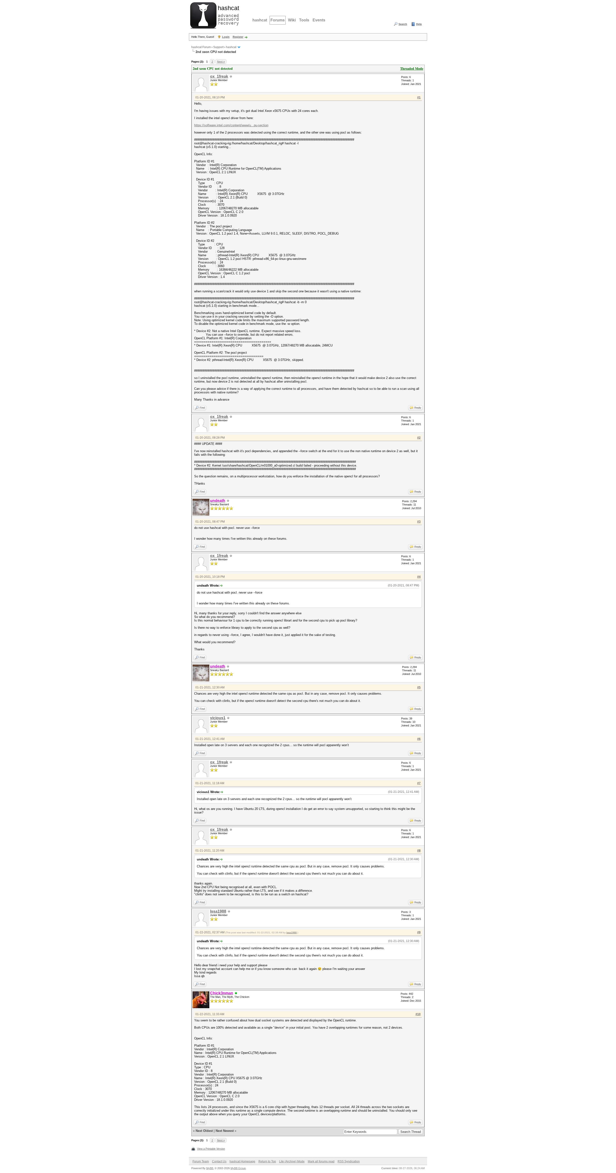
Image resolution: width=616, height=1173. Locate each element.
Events (319, 20)
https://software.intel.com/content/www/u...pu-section (231, 125)
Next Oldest (204, 1131)
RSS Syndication (349, 1161)
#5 (419, 687)
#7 (419, 783)
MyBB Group (238, 1168)
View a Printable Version (211, 1148)
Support (218, 47)
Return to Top (267, 1161)
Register (238, 36)
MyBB (209, 1168)
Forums (277, 20)
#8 (419, 850)
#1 (419, 97)
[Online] (236, 993)
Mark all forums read (321, 1161)
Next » (221, 61)
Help (419, 24)
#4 (419, 576)
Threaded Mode (411, 68)
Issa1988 (218, 911)
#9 (419, 932)
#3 (419, 521)
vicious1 (217, 718)
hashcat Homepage (242, 1161)
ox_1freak (219, 76)
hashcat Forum (201, 47)
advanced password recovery (227, 15)
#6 (419, 739)
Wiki (292, 20)
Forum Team (200, 1161)
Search (402, 24)
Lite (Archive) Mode (292, 1161)
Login (226, 36)
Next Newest (225, 1131)
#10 (418, 1014)
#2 (419, 437)
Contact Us (219, 1161)
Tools (304, 20)
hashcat (259, 20)
